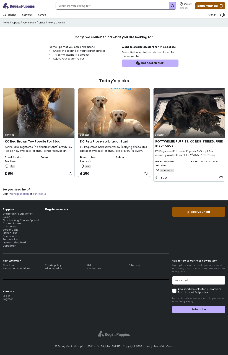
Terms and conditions (16, 268)
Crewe (41, 22)
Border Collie (10, 229)
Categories (10, 15)
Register (8, 299)
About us (8, 265)
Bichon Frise (10, 233)
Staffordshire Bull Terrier (18, 213)
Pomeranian (29, 22)
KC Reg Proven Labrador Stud (104, 141)
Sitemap (134, 265)
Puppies (16, 22)
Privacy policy (53, 268)
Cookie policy (53, 265)
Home (6, 22)
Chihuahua (10, 226)
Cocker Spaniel (12, 223)
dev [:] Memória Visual (159, 346)
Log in (6, 296)
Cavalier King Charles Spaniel (21, 220)
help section (21, 194)
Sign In (212, 15)
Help (89, 265)
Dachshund (10, 236)
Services (27, 15)
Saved (42, 15)
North (50, 22)
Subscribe (198, 309)
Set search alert (153, 63)
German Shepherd (14, 242)
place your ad (207, 6)
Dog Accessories (56, 209)
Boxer (6, 217)
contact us (39, 194)
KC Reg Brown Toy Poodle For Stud (33, 141)
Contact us (94, 268)
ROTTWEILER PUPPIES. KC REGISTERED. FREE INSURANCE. (189, 143)
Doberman (9, 245)
